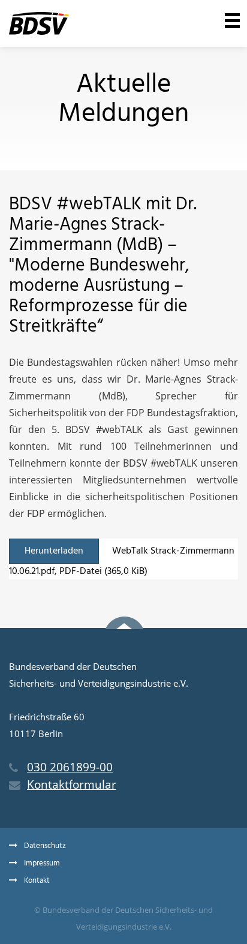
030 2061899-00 (70, 767)
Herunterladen (54, 551)
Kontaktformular (71, 784)
